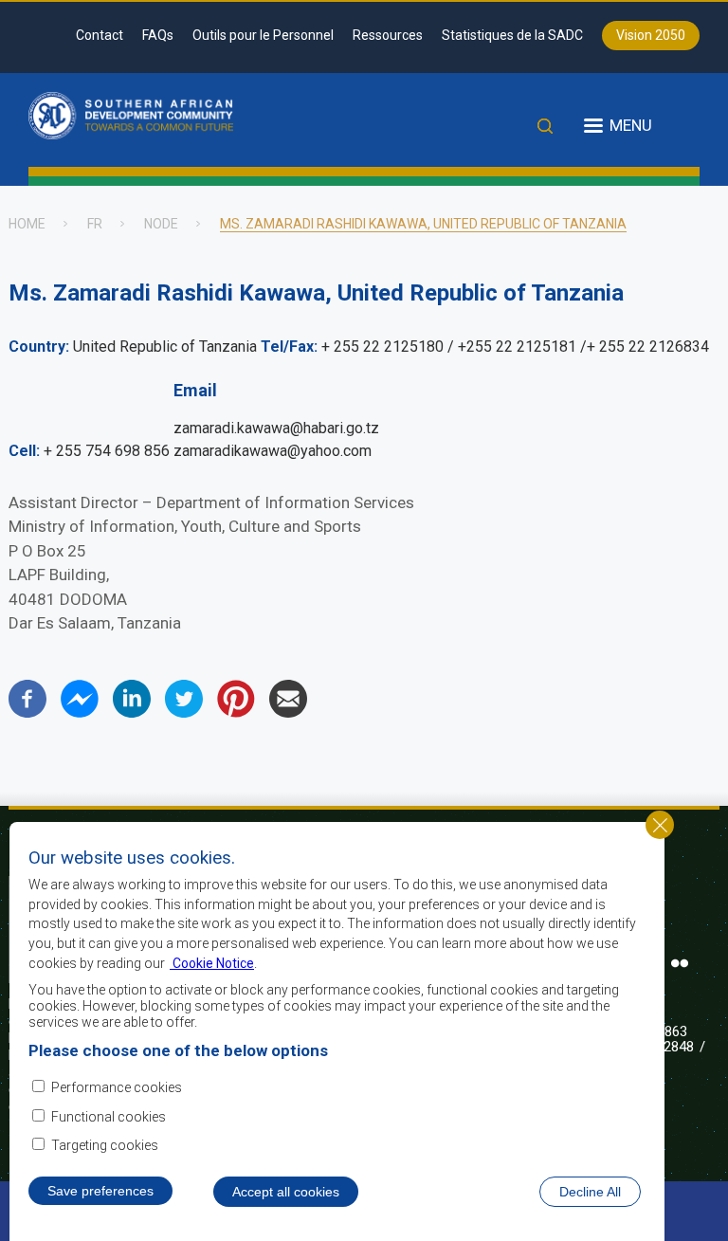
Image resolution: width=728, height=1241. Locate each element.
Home (27, 223)
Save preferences (100, 1190)
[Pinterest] (236, 712)
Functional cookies (108, 1116)
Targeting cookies (104, 1145)
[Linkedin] (132, 712)
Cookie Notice (212, 963)
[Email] (288, 712)
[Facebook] (27, 712)
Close (660, 825)
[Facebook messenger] (80, 712)
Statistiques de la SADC (512, 35)
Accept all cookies (285, 1191)
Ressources (388, 35)
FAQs (157, 35)
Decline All (590, 1191)
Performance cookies (116, 1087)
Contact (99, 35)
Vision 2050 (650, 35)
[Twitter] (184, 712)
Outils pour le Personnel (263, 35)
